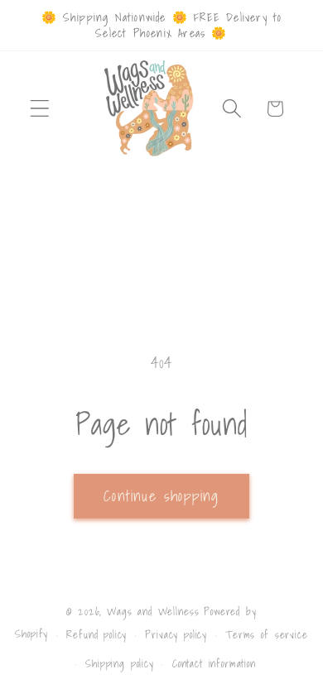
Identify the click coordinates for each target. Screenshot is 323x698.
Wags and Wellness (153, 611)
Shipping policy (119, 663)
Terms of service (266, 634)
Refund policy (96, 634)
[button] (40, 109)
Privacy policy (176, 634)
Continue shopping (161, 496)
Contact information (214, 663)
